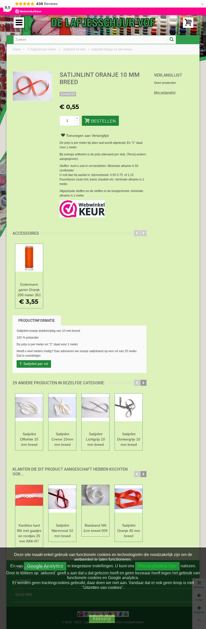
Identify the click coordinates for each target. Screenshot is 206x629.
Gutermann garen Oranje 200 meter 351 (29, 289)
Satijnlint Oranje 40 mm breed (128, 530)
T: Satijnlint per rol (34, 364)
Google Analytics (45, 566)
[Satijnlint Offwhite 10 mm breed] (29, 412)
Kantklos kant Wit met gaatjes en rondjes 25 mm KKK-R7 (29, 533)
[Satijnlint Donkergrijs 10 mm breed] (128, 412)
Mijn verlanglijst (164, 92)
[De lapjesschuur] (103, 22)
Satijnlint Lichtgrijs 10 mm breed (95, 439)
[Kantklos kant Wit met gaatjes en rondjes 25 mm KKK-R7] (29, 503)
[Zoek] (171, 39)
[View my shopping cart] (188, 22)
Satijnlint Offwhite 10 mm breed (29, 439)
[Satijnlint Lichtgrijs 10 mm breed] (95, 412)
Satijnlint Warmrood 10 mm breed (62, 530)
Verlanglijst (168, 75)
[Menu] (19, 22)
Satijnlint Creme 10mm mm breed (62, 439)
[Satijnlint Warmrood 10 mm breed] (62, 503)
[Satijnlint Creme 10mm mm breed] (62, 412)
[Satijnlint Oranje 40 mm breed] (128, 503)
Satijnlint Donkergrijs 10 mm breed (128, 439)
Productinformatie (36, 321)
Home (17, 49)
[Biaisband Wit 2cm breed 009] (95, 503)
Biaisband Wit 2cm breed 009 (95, 528)
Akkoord (102, 619)
